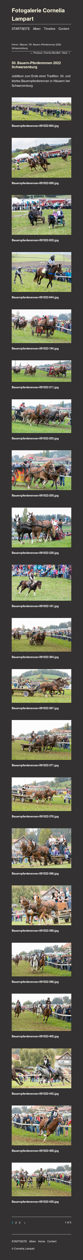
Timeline (49, 28)
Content (64, 28)
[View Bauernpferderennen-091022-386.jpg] (41, 849)
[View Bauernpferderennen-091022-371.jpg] (41, 741)
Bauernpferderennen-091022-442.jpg (35, 1093)
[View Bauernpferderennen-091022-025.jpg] (41, 216)
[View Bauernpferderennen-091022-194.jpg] (41, 327)
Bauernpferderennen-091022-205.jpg (35, 495)
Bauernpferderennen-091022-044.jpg (35, 297)
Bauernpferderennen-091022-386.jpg (35, 873)
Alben (37, 28)
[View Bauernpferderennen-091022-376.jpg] (41, 795)
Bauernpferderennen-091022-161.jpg (35, 606)
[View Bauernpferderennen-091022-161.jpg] (41, 584)
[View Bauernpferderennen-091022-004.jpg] (41, 110)
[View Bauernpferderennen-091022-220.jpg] (41, 529)
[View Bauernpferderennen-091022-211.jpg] (41, 372)
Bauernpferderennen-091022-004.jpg (35, 126)
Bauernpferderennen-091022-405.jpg (35, 1036)
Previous (37, 52)
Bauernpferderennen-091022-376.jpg (35, 816)
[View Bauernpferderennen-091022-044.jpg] (41, 273)
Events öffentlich (52, 52)
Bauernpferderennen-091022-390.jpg (35, 930)
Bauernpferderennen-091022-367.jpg (35, 708)
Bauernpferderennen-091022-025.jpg (35, 240)
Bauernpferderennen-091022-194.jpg (35, 348)
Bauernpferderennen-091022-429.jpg (35, 1201)
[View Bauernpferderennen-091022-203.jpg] (41, 417)
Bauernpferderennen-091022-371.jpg (35, 765)
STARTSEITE (21, 28)
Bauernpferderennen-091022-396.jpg (35, 982)
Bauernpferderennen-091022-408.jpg (35, 1151)
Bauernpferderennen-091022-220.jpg (35, 553)
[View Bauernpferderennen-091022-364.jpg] (41, 636)
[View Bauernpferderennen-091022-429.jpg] (41, 1181)
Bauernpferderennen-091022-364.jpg (35, 657)
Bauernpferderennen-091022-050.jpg (35, 183)
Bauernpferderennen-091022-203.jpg (35, 438)
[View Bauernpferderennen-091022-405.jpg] (41, 1014)
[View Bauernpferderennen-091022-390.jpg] (41, 906)
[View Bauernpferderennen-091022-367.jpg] (41, 687)
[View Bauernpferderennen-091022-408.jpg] (41, 1127)
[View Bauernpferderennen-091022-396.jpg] (41, 961)
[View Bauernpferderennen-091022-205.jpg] (41, 471)
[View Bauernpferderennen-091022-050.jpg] (41, 159)
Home (15, 44)
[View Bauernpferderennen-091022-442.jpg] (41, 1069)
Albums (23, 44)
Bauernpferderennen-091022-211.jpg (35, 387)
